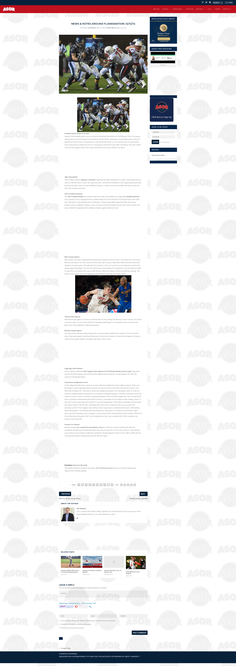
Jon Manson (91, 28)
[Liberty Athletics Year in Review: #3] (114, 562)
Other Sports (111, 28)
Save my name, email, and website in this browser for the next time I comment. (88, 621)
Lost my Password (164, 142)
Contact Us (226, 9)
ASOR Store (189, 9)
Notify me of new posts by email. (72, 628)
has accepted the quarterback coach (89, 427)
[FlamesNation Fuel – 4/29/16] (136, 562)
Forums (217, 9)
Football (165, 9)
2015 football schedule (76, 196)
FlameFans (68, 465)
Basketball (199, 9)
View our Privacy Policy (158, 155)
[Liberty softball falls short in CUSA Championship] (71, 562)
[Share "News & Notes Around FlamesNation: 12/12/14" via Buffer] (101, 485)
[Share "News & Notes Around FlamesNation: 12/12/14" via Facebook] (79, 485)
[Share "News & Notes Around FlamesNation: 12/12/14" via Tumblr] (90, 485)
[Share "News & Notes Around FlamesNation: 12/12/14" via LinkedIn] (97, 485)
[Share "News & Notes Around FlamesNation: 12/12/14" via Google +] (86, 485)
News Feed (156, 9)
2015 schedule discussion (104, 468)
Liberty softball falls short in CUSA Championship (70, 571)
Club (209, 9)
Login (155, 142)
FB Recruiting (177, 9)
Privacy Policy (65, 648)
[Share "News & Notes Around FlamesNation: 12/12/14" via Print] (112, 485)
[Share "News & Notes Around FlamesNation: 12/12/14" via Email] (108, 485)
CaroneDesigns (72, 654)
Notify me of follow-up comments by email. (76, 624)
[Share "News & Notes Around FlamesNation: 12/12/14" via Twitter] (82, 485)
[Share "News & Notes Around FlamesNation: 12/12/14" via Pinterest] (93, 485)
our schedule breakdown (131, 196)
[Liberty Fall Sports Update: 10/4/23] (92, 562)
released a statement (88, 180)
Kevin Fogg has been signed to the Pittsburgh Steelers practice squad (107, 371)
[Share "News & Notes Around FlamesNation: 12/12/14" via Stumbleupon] (104, 485)
